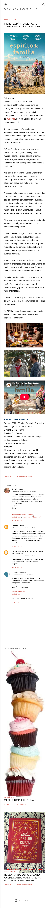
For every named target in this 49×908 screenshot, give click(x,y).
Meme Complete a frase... (21, 800)
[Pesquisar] (43, 3)
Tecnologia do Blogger (27, 900)
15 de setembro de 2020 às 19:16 (24, 556)
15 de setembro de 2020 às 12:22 (24, 528)
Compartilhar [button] (9, 477)
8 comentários (21, 804)
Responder (17, 521)
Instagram (16, 517)
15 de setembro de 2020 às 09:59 (24, 491)
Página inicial (11, 9)
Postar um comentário (24, 885)
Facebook (27, 517)
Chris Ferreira (17, 489)
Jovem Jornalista (19, 573)
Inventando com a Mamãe (22, 515)
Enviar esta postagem (24, 477)
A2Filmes (11, 119)
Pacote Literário (19, 526)
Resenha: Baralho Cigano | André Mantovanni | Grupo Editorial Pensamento (22, 877)
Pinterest (37, 517)
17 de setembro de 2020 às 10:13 (24, 575)
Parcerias (25, 9)
